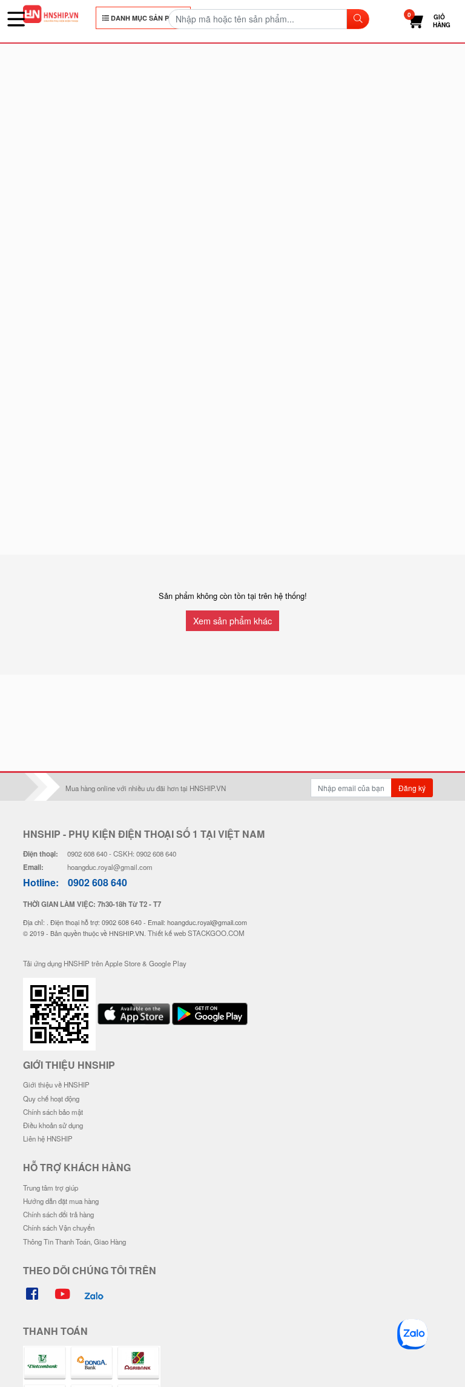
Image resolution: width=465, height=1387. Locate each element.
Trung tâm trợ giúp (50, 1187)
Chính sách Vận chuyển (58, 1227)
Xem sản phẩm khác (232, 620)
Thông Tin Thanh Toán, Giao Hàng (74, 1241)
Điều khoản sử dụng (53, 1125)
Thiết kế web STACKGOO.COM (196, 933)
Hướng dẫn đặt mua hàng (61, 1201)
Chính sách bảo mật (53, 1112)
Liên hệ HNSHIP (48, 1138)
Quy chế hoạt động (51, 1098)
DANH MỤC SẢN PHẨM (146, 17)
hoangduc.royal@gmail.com (110, 867)
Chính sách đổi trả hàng (58, 1214)
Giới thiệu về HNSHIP (56, 1084)
